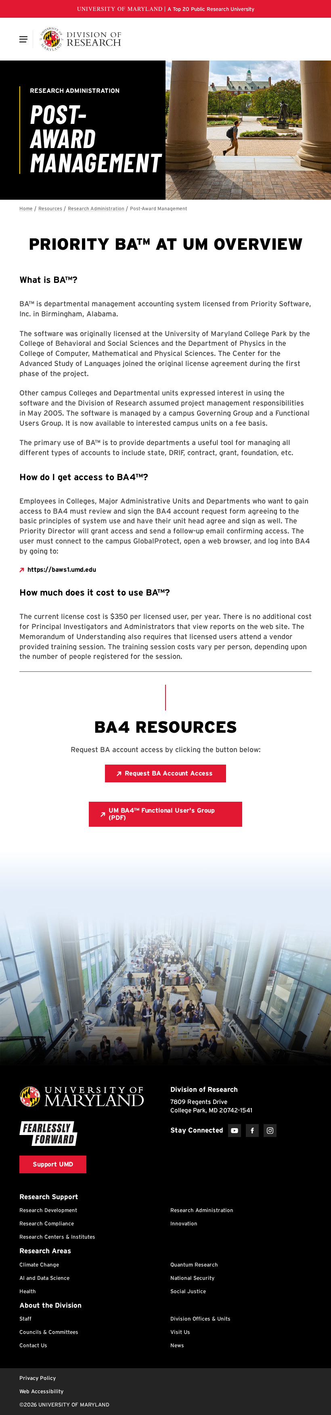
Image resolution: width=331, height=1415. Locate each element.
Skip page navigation (24, 205)
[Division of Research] (81, 39)
